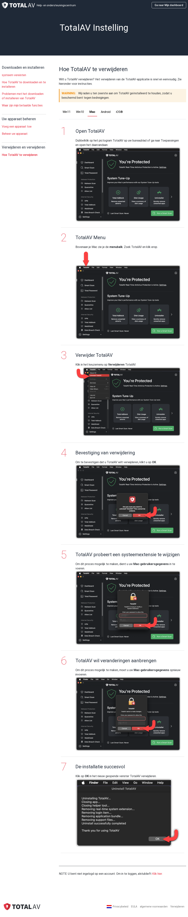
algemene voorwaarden (154, 906)
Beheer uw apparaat (15, 133)
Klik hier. (157, 873)
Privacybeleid (120, 906)
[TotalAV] (22, 906)
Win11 (66, 112)
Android (106, 112)
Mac (92, 112)
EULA (134, 906)
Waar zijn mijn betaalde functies (22, 105)
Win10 (80, 112)
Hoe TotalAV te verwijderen (19, 155)
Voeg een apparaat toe (17, 126)
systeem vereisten (14, 75)
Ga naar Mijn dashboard (169, 5)
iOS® (119, 112)
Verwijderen (177, 906)
